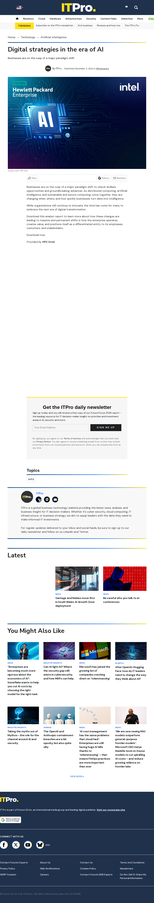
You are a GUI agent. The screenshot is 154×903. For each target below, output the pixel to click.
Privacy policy (7, 868)
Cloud (41, 18)
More (140, 18)
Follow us (105, 178)
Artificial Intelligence (53, 37)
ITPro (59, 68)
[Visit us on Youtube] (28, 845)
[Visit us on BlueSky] (38, 845)
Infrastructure (74, 18)
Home (11, 37)
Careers (44, 874)
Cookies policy (88, 868)
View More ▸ (77, 776)
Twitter (83, 532)
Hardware (55, 18)
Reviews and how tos (108, 25)
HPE (31, 479)
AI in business (85, 25)
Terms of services (73, 438)
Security (91, 18)
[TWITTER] (39, 499)
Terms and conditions (132, 862)
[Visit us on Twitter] (16, 845)
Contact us (86, 862)
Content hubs (108, 18)
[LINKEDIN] (47, 499)
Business (28, 18)
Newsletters (126, 868)
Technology (28, 37)
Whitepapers (102, 68)
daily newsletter (31, 532)
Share (34, 178)
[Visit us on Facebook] (4, 845)
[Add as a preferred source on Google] (10, 820)
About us (45, 862)
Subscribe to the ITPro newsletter (54, 25)
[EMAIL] (56, 499)
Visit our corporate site (111, 809)
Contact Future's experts (14, 862)
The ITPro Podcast (135, 25)
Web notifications (50, 868)
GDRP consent (8, 874)
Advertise (127, 18)
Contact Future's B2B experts (96, 874)
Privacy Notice (44, 441)
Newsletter (121, 178)
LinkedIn (68, 532)
